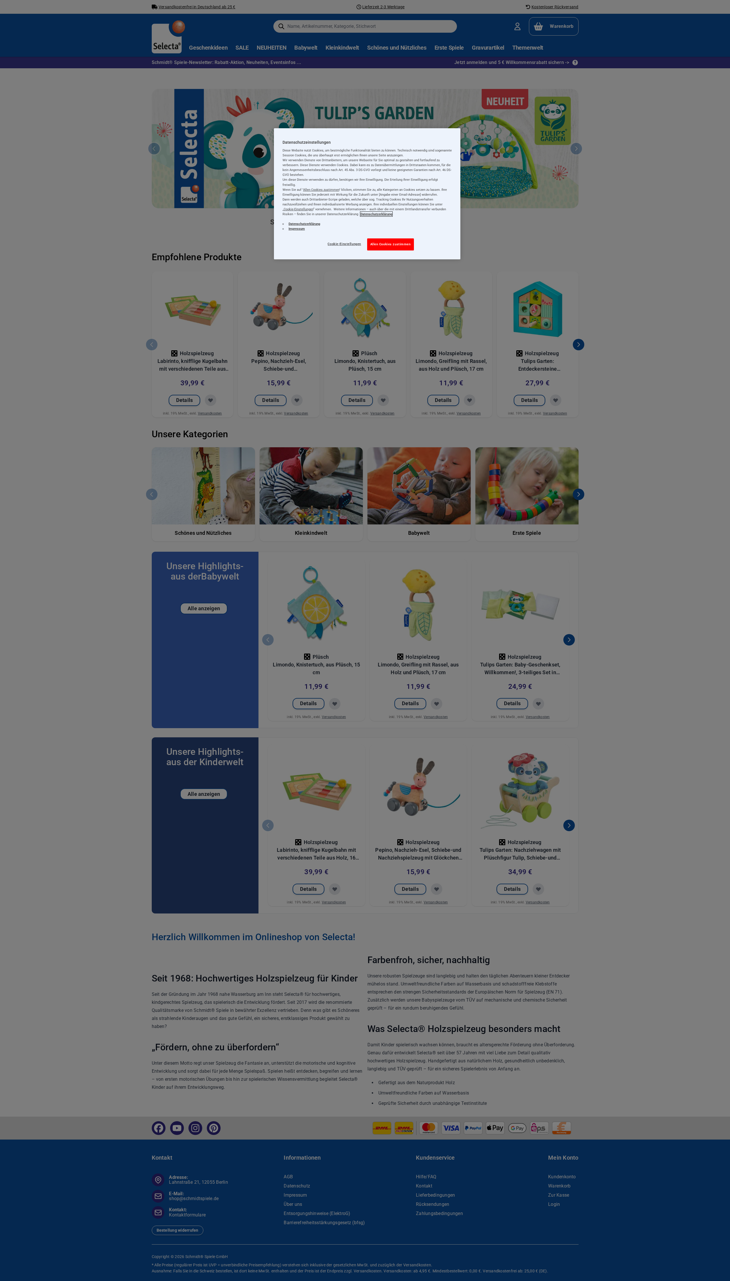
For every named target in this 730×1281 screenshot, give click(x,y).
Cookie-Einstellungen (344, 244)
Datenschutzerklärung (376, 214)
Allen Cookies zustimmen (390, 244)
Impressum (297, 229)
